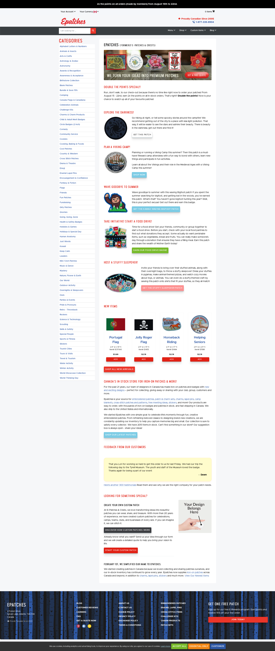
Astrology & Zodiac (69, 61)
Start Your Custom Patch (120, 550)
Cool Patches (66, 149)
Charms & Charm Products (72, 115)
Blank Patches (66, 85)
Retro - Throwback (68, 310)
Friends (63, 193)
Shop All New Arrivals (119, 369)
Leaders (63, 256)
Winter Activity (67, 368)
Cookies (63, 139)
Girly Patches (66, 207)
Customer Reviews (87, 608)
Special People (67, 334)
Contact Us (125, 608)
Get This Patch (142, 135)
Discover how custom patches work (127, 530)
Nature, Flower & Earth (70, 276)
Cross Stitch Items (171, 612)
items (208, 12)
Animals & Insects (68, 51)
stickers (173, 402)
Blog (79, 603)
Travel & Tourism (67, 359)
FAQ (78, 616)
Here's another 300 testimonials (120, 485)
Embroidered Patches (173, 603)
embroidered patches (143, 399)
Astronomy (65, 66)
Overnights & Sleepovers (71, 290)
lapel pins (189, 399)
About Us (124, 603)
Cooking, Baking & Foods (72, 144)
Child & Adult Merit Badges (72, 120)
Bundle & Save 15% (69, 90)
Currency (87, 12)
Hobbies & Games (68, 227)
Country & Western (69, 154)
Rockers (63, 315)
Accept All (179, 646)
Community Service (69, 134)
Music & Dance (66, 266)
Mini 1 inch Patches (68, 261)
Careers (81, 612)
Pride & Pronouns (68, 305)
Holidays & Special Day (70, 232)
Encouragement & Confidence (74, 178)
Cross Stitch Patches (69, 159)
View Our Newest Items (197, 576)
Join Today (238, 620)
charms (179, 399)
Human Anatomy (68, 237)
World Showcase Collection (73, 373)
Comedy (64, 129)
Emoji (62, 168)
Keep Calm (65, 251)
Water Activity (66, 363)
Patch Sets (167, 625)
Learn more (165, 646)
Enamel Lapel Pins (68, 173)
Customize (218, 646)
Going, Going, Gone (69, 217)
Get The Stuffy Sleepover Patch (162, 288)
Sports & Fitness (67, 339)
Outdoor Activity (67, 285)
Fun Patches (65, 198)
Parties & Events (67, 300)
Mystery (63, 271)
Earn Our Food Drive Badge (150, 250)
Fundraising (65, 203)
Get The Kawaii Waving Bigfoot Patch (156, 209)
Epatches (16, 605)
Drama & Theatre (68, 163)
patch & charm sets (165, 399)
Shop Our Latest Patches (120, 435)
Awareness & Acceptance (71, 76)
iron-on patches (195, 572)
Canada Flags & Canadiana (72, 100)
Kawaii (63, 246)
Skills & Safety (66, 329)
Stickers (63, 344)
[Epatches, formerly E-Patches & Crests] (73, 21)
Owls (62, 295)
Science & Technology (70, 320)
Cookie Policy (126, 612)
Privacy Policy (127, 616)
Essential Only (198, 646)
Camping (64, 95)
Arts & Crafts (66, 56)
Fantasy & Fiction (68, 183)
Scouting (64, 324)
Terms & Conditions (130, 625)
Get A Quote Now (86, 621)
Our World (64, 281)
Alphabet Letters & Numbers (73, 46)
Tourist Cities (66, 349)
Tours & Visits (66, 354)
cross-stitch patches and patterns (130, 402)
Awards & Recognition (70, 71)
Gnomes (63, 212)
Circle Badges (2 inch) (70, 124)
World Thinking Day (69, 378)
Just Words (65, 242)
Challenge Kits (66, 110)
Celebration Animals (69, 105)
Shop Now (139, 175)
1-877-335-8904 (204, 22)
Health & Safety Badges (71, 222)
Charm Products (170, 621)
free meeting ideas (158, 402)
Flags (62, 188)
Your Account (67, 12)
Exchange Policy (128, 621)
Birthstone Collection (69, 81)
